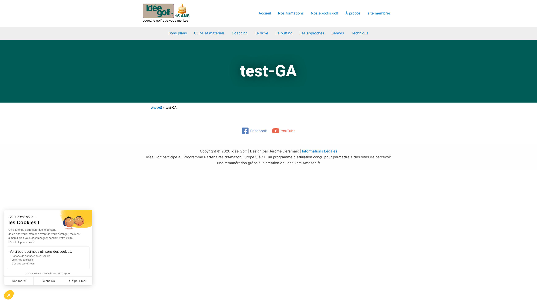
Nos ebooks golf (324, 13)
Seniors (337, 33)
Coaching (240, 33)
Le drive (261, 33)
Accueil (265, 13)
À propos (353, 13)
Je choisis (48, 280)
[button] (9, 295)
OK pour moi (77, 280)
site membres (379, 13)
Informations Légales (319, 151)
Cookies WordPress (23, 263)
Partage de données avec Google (31, 256)
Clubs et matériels (209, 33)
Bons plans (177, 33)
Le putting (283, 33)
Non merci (19, 280)
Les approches (312, 33)
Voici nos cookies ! (22, 259)
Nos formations (291, 13)
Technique (360, 33)
